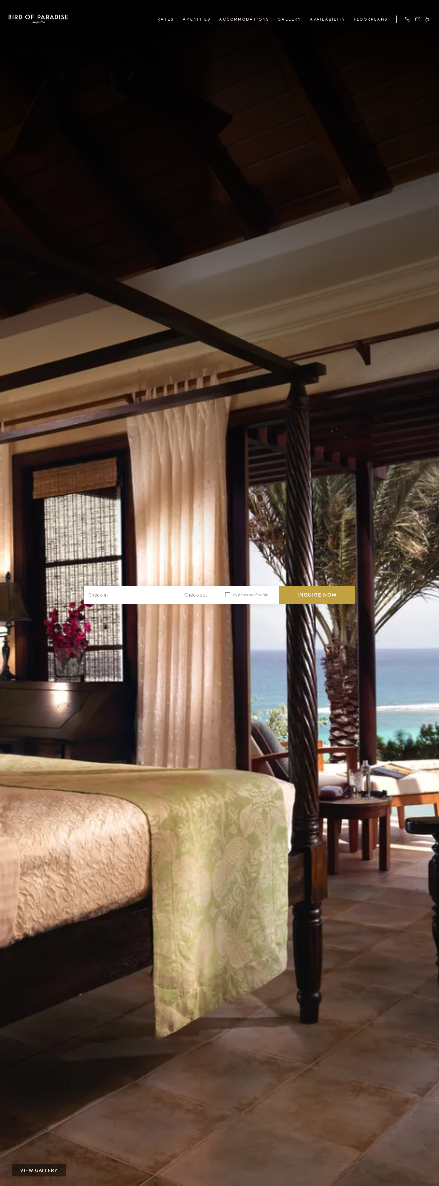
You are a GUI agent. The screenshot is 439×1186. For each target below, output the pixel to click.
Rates (165, 18)
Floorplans (371, 18)
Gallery (289, 18)
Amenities (197, 18)
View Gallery (38, 1170)
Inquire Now (317, 594)
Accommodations (244, 18)
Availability (328, 18)
